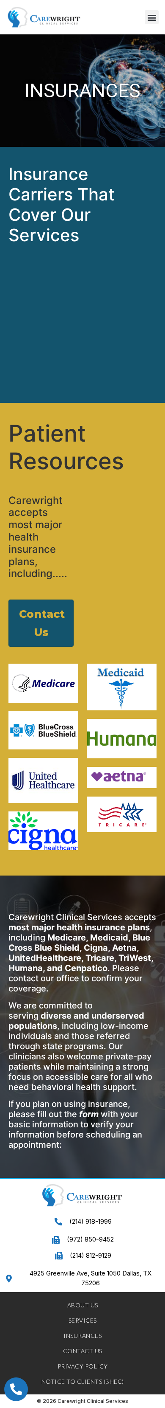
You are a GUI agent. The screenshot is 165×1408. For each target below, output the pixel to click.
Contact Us (82, 1350)
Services (83, 1320)
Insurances (82, 1335)
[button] (152, 17)
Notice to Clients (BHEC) (82, 1381)
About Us (82, 1305)
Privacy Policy (83, 1366)
